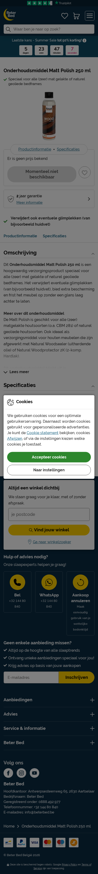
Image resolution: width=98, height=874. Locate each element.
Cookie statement (43, 433)
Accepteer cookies (49, 457)
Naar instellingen (49, 470)
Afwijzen (14, 438)
